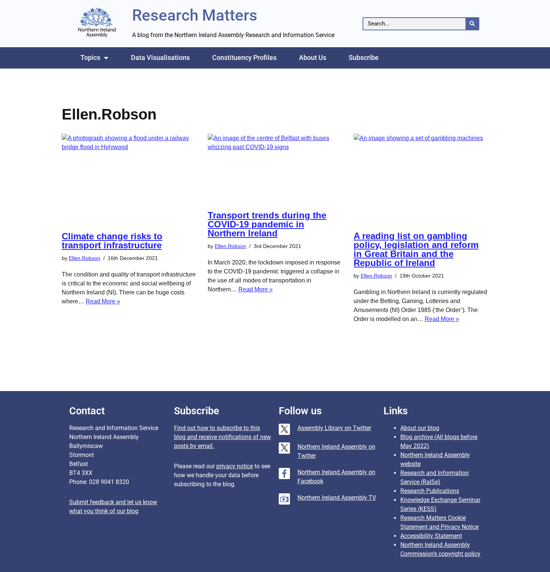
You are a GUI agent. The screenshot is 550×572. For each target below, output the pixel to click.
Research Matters (194, 15)
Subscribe (364, 57)
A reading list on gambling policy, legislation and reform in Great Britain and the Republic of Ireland (416, 249)
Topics (90, 57)
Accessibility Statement (431, 535)
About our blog (419, 428)
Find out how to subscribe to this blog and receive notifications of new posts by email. (222, 437)
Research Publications (429, 490)
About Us (312, 57)
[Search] (472, 24)
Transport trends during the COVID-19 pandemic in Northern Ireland (267, 224)
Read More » (103, 301)
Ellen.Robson (84, 258)
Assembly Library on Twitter (334, 428)
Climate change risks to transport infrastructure (112, 240)
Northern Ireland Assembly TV (336, 497)
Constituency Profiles (244, 57)
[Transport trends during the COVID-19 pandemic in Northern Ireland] (275, 168)
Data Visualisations (160, 57)
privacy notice (234, 466)
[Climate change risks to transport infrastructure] (129, 179)
